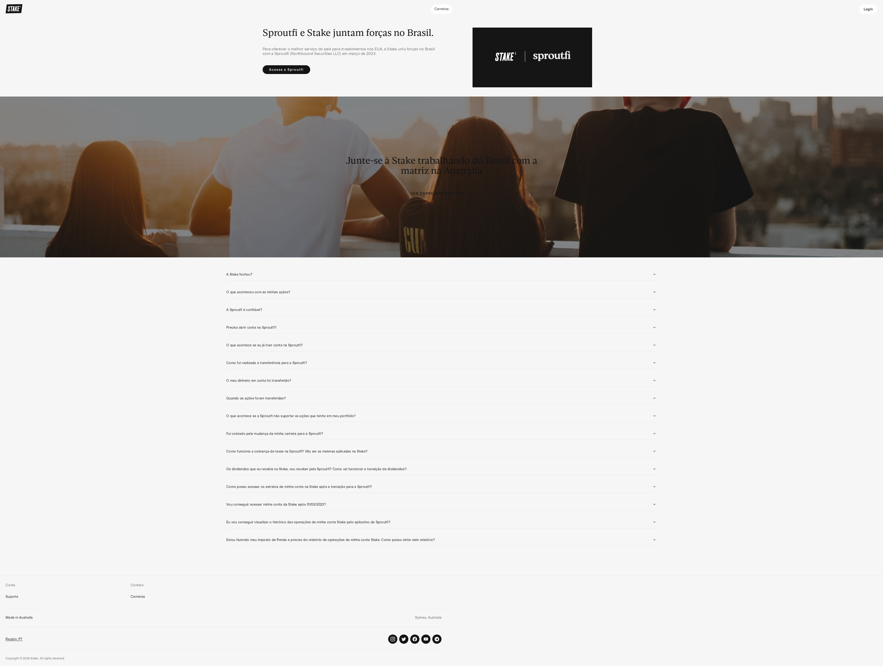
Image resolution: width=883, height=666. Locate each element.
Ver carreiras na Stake (437, 193)
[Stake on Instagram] (392, 639)
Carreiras (138, 596)
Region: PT (14, 639)
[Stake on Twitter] (403, 639)
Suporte (12, 596)
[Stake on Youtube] (425, 639)
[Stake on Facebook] (414, 639)
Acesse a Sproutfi (286, 69)
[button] (441, 274)
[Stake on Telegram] (437, 639)
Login (868, 9)
